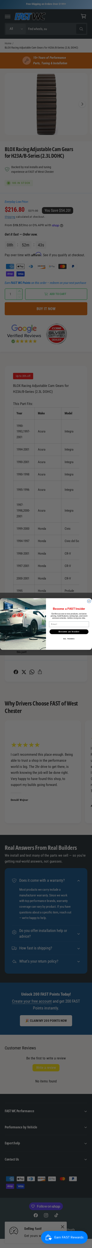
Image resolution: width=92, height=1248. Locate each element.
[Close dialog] (89, 601)
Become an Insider (69, 632)
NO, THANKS (68, 639)
